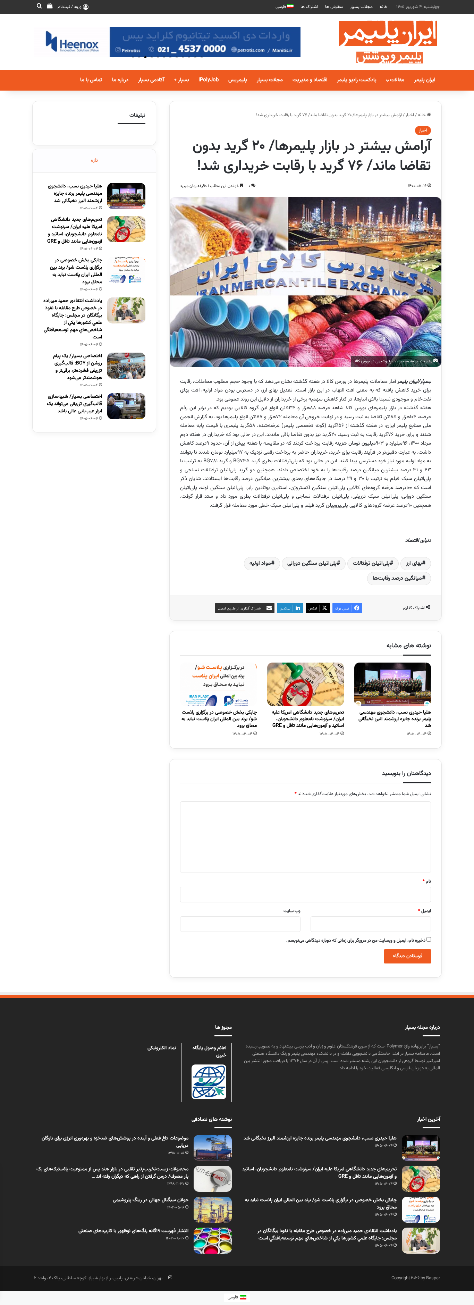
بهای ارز (414, 563)
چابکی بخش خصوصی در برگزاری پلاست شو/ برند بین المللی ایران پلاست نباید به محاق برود (219, 719)
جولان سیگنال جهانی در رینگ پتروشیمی (150, 1200)
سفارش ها (334, 6)
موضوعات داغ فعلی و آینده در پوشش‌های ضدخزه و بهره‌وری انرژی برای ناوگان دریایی (115, 1142)
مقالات (397, 80)
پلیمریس (237, 80)
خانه (384, 6)
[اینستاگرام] (170, 1277)
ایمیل (424, 911)
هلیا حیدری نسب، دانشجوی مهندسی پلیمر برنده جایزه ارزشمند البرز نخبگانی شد (394, 719)
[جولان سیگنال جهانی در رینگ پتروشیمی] (213, 1210)
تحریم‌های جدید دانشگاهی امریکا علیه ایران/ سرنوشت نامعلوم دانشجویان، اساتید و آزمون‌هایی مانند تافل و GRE (308, 719)
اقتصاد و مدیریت (310, 80)
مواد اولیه (260, 563)
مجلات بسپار (361, 6)
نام (427, 881)
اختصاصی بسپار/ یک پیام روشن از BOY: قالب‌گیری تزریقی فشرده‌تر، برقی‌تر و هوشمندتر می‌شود (77, 367)
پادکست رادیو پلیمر (356, 80)
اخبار (410, 115)
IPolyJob (208, 80)
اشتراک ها (309, 6)
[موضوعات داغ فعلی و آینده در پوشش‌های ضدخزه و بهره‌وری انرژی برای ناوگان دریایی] (213, 1148)
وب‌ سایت (292, 911)
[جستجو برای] (39, 7)
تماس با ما (91, 80)
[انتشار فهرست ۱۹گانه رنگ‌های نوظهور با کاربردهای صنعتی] (213, 1241)
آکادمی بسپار (151, 80)
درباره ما (120, 80)
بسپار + (181, 80)
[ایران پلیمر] (379, 42)
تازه (94, 161)
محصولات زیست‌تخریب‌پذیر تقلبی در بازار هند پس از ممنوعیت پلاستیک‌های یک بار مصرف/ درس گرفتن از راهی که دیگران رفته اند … (112, 1172)
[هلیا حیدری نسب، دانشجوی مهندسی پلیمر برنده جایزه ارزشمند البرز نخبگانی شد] (392, 684)
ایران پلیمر (424, 80)
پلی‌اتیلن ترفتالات (371, 563)
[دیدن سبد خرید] (49, 7)
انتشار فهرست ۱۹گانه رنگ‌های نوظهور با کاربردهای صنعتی (133, 1231)
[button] (133, 57)
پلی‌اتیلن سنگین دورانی (312, 563)
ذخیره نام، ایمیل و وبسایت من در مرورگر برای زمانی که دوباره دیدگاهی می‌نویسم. (355, 940)
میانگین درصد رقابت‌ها (397, 578)
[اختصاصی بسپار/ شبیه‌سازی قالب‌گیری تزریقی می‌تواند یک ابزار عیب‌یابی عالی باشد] (126, 406)
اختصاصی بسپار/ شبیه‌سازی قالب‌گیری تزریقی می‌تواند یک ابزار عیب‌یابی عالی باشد (74, 404)
